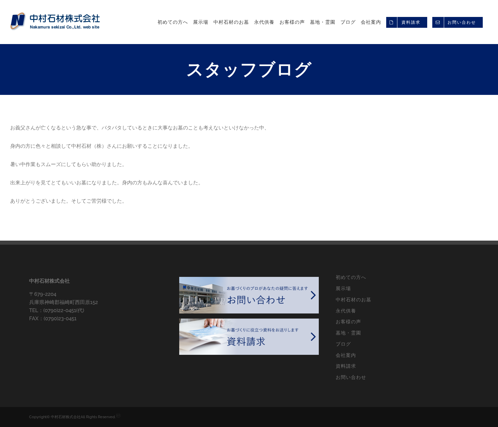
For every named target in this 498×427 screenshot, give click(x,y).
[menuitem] (175, 22)
